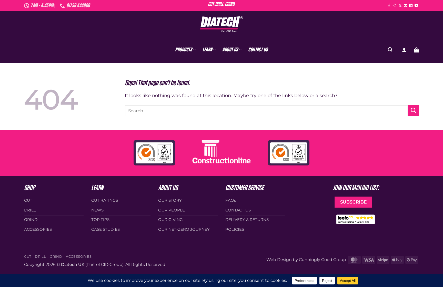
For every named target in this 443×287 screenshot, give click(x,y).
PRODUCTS (183, 49)
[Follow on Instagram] (394, 6)
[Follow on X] (400, 6)
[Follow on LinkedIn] (410, 6)
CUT (27, 256)
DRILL (40, 256)
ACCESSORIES (79, 256)
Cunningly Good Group (322, 259)
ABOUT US (230, 49)
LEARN (207, 49)
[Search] (390, 49)
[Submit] (413, 110)
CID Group (111, 264)
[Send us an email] (405, 6)
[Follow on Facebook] (389, 6)
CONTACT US (258, 49)
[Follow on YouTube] (416, 6)
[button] (404, 49)
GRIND (56, 256)
